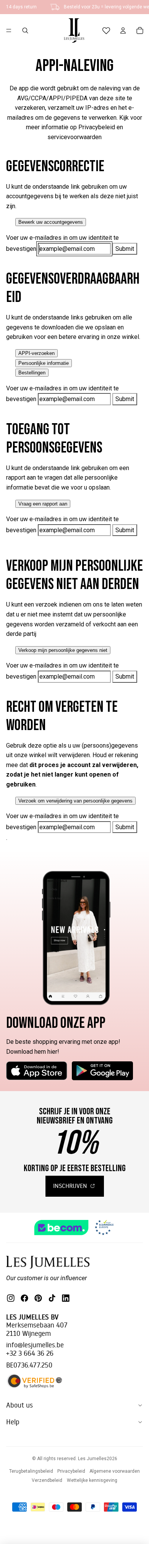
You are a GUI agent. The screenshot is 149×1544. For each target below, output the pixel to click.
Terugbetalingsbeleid (31, 1471)
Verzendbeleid (47, 1480)
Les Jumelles (92, 1458)
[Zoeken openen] (25, 30)
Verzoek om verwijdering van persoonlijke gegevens (75, 801)
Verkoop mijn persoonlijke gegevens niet (62, 650)
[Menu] (9, 30)
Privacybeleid (71, 1471)
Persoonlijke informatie (43, 363)
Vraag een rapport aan (42, 504)
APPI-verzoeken (36, 353)
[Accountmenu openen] (123, 30)
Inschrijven (71, 1185)
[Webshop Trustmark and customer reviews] (74, 1228)
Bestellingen (31, 373)
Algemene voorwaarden (114, 1471)
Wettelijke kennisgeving (92, 1480)
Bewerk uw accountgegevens (50, 222)
